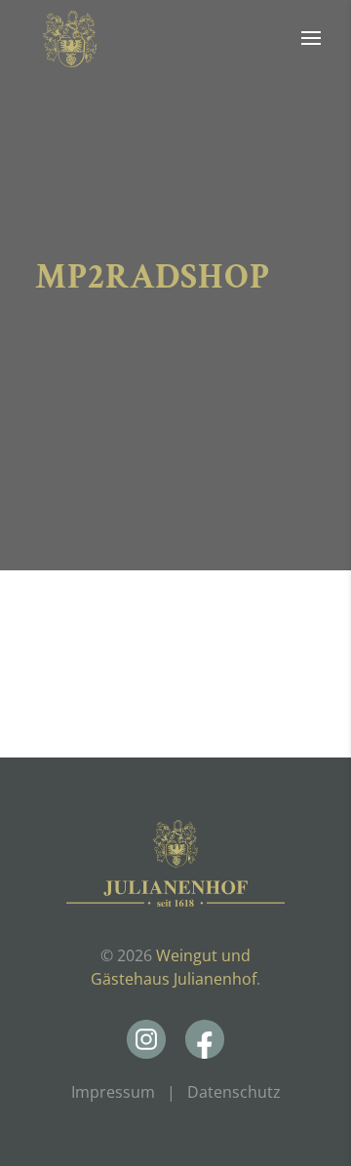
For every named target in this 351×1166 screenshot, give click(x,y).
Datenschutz (234, 1092)
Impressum (113, 1092)
